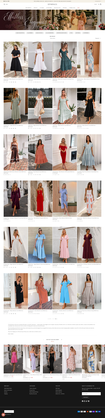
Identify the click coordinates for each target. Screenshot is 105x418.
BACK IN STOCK (57, 7)
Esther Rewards (59, 390)
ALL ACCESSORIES (49, 32)
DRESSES (35, 7)
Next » (56, 318)
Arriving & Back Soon (61, 32)
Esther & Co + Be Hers (60, 393)
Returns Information (8, 390)
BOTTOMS (78, 32)
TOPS (71, 32)
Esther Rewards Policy (34, 391)
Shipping (5, 393)
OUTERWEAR (86, 32)
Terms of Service (33, 388)
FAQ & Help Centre (8, 388)
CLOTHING (42, 7)
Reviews (5, 391)
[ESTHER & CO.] (52, 4)
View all (52, 341)
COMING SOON (72, 7)
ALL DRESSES (30, 32)
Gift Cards (58, 388)
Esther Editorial (59, 391)
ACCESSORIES (49, 7)
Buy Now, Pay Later (33, 393)
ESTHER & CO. (9, 414)
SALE (78, 7)
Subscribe (85, 397)
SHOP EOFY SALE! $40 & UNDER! (52, 339)
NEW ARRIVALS (28, 7)
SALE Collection (20, 32)
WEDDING (65, 7)
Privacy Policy (32, 390)
